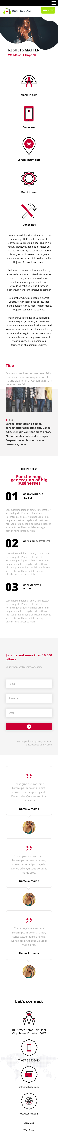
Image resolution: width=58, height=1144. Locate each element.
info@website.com (29, 1087)
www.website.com (29, 1113)
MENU (6, 4)
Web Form (29, 1130)
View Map (29, 1122)
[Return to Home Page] (17, 11)
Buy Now (48, 10)
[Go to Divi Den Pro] (17, 11)
